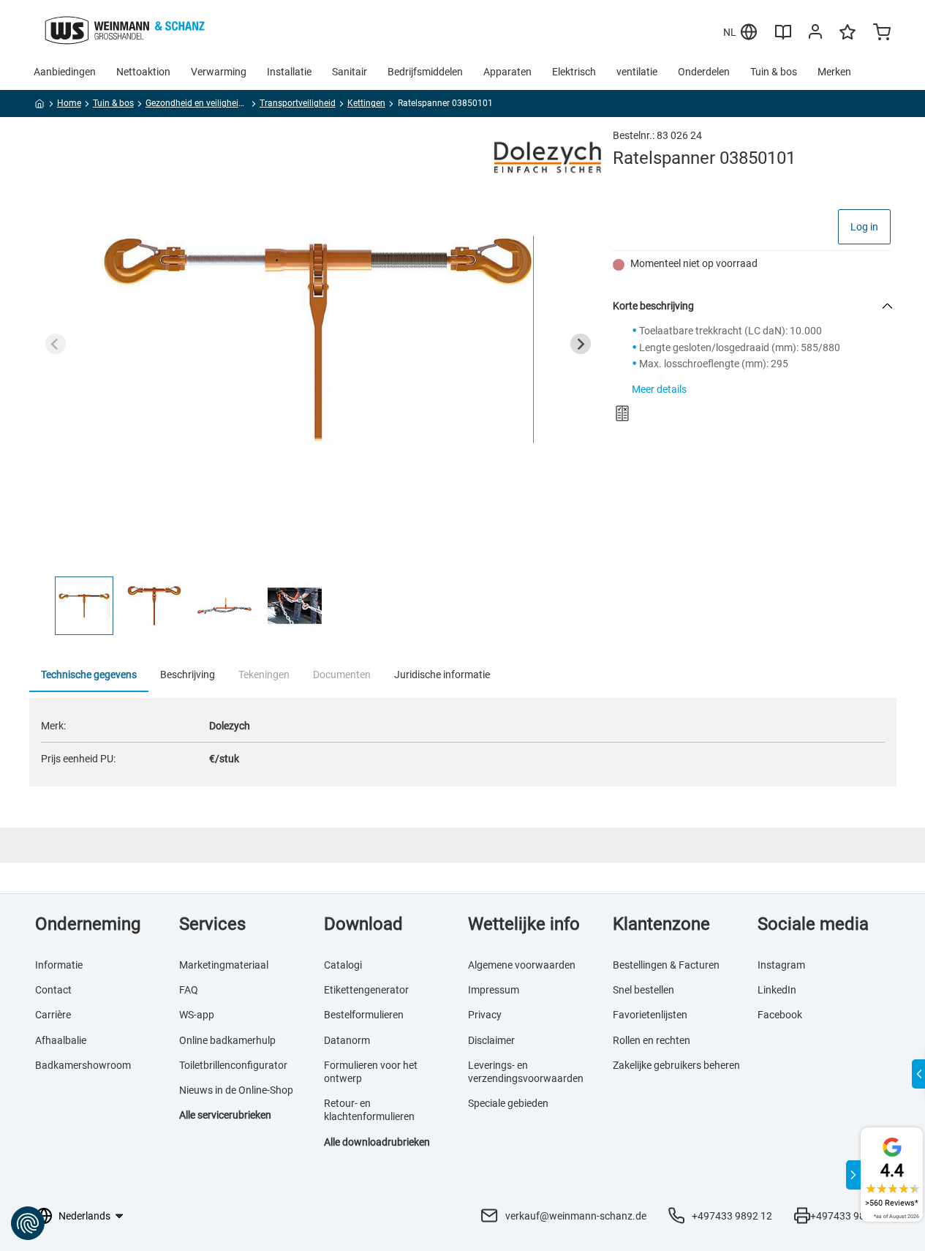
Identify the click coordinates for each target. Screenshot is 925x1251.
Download (363, 924)
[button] (84, 605)
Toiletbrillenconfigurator (233, 1065)
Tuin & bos (773, 72)
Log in (864, 227)
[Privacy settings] (28, 1223)
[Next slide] (580, 344)
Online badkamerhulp (227, 1040)
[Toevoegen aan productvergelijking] (622, 413)
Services (212, 924)
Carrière (53, 1015)
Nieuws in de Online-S (227, 1090)
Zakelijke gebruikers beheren (676, 1065)
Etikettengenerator (366, 990)
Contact (53, 990)
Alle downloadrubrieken (377, 1142)
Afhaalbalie (60, 1040)
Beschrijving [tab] (187, 674)
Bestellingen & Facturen (666, 965)
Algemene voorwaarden (521, 965)
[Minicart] (882, 33)
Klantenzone (661, 924)
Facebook (780, 1015)
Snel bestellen (643, 990)
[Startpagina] (40, 106)
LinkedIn (777, 990)
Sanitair (349, 72)
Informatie (59, 965)
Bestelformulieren (364, 1015)
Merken (834, 72)
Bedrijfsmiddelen (425, 72)
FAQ (188, 990)
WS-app (196, 1015)
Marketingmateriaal (223, 965)
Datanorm (347, 1040)
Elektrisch (574, 72)
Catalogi (343, 965)
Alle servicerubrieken (225, 1115)
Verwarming (218, 72)
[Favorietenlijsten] (847, 39)
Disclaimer (491, 1040)
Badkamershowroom (83, 1065)
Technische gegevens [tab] (89, 674)
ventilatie (636, 72)
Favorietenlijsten (650, 1015)
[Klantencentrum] (815, 34)
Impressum (493, 990)
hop (284, 1090)
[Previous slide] (55, 344)
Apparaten (507, 72)
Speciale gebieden (508, 1103)
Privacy (485, 1015)
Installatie (289, 72)
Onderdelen (704, 72)
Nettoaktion (143, 72)
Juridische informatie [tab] (442, 674)
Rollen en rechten (651, 1040)
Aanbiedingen (65, 72)
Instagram (781, 965)
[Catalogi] (783, 37)
